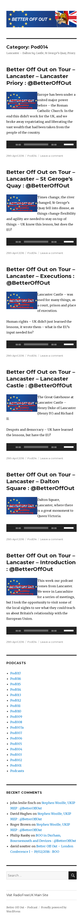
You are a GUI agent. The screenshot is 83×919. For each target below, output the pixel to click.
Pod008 (16, 722)
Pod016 (15, 679)
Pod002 (16, 760)
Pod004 (16, 749)
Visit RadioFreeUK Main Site (27, 895)
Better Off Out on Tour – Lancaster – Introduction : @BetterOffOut (41, 562)
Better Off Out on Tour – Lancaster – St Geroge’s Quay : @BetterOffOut (40, 179)
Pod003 (16, 755)
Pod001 (15, 765)
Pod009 (16, 717)
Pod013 (15, 695)
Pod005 (16, 744)
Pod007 (16, 733)
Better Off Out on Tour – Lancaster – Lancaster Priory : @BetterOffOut (40, 76)
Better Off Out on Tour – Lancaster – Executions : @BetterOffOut (40, 276)
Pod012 (15, 700)
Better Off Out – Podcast (21, 907)
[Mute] (61, 144)
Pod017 (15, 673)
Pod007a (17, 727)
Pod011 (15, 706)
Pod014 (32, 155)
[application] (41, 144)
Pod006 (16, 738)
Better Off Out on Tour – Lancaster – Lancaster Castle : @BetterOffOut (40, 379)
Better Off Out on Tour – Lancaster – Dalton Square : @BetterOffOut (40, 481)
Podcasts (17, 771)
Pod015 (15, 684)
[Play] (11, 144)
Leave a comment (51, 155)
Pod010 (15, 711)
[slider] (69, 144)
